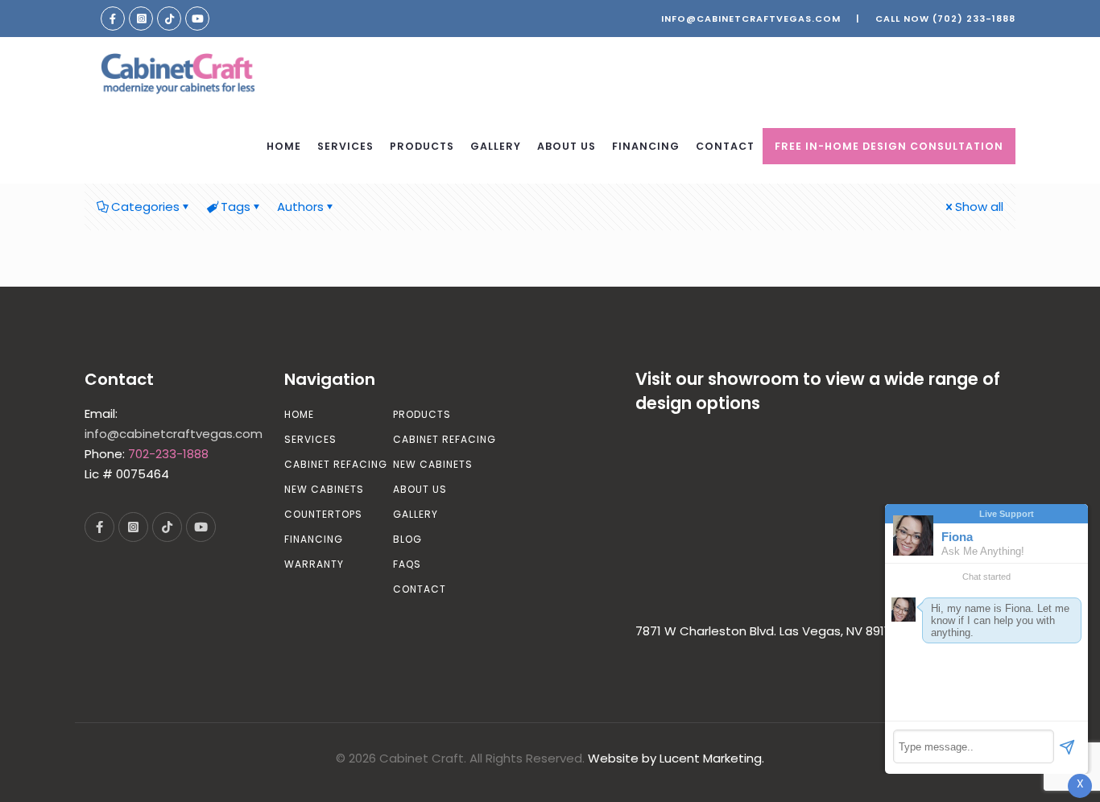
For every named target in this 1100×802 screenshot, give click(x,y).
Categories (145, 206)
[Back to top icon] (1023, 769)
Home (299, 414)
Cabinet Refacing (335, 464)
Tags (235, 206)
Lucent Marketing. (712, 758)
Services (310, 439)
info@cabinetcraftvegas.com (751, 18)
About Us (420, 489)
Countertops (323, 514)
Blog (407, 539)
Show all (979, 206)
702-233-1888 (168, 453)
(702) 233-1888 (974, 18)
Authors (300, 206)
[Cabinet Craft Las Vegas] (178, 73)
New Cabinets (324, 489)
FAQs (407, 564)
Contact (419, 589)
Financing (313, 539)
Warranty (314, 564)
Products (422, 414)
